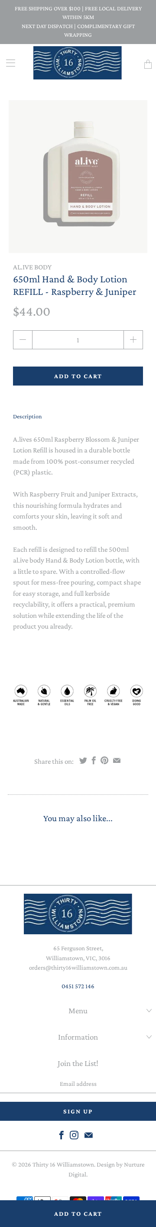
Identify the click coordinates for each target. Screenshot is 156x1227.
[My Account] (7, 62)
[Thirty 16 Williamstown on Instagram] (74, 1135)
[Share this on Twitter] (83, 760)
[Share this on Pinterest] (104, 760)
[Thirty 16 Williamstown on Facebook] (61, 1135)
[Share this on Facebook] (94, 760)
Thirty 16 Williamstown (63, 1164)
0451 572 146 (78, 986)
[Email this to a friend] (117, 760)
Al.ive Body (32, 267)
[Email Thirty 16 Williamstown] (88, 1135)
